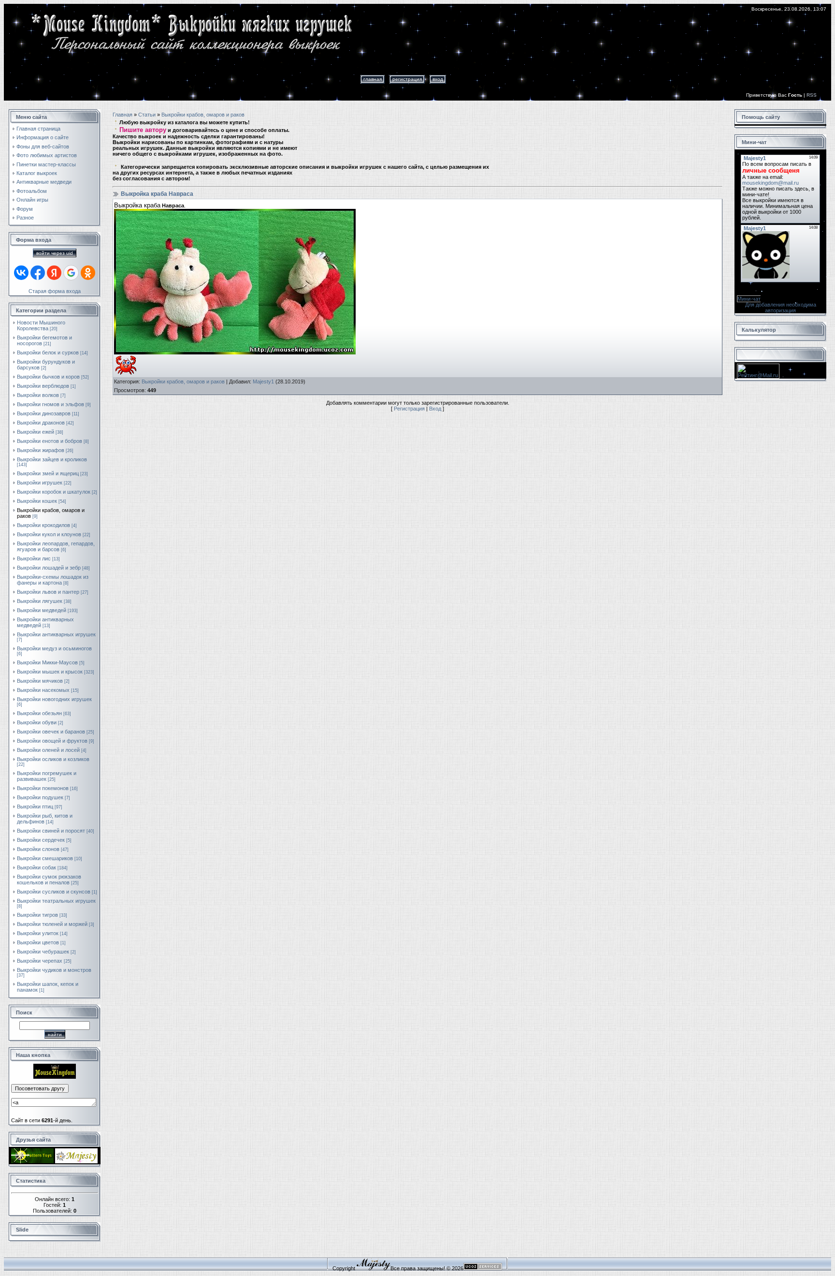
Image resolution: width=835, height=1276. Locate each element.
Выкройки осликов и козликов (53, 759)
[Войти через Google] (71, 272)
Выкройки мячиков (40, 681)
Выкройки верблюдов (43, 386)
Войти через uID (54, 253)
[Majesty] (76, 1161)
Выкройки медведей (41, 610)
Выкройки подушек (40, 797)
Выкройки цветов (38, 942)
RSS (811, 95)
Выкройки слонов (38, 849)
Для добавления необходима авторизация (780, 307)
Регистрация (407, 79)
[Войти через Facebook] (37, 272)
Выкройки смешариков (45, 858)
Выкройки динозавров (44, 413)
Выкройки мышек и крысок (50, 672)
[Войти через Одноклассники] (88, 272)
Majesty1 (263, 381)
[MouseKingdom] (54, 1077)
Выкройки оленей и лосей (48, 750)
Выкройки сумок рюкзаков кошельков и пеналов (49, 879)
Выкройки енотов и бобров (49, 441)
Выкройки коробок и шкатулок (53, 492)
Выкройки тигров (37, 915)
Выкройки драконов (41, 422)
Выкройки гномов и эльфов (50, 404)
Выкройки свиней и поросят (51, 831)
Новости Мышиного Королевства (41, 325)
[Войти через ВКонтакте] (21, 272)
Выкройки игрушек (39, 482)
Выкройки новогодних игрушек (54, 699)
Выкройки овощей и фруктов (52, 741)
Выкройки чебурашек (43, 951)
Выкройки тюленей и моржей (52, 924)
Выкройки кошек (37, 501)
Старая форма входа (55, 291)
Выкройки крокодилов (43, 525)
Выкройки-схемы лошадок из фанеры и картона (52, 580)
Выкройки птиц (35, 806)
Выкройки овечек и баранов (51, 731)
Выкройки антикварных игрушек (56, 634)
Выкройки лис (34, 558)
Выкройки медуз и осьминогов (54, 648)
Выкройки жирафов (40, 450)
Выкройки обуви (37, 722)
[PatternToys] (32, 1161)
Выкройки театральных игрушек (56, 901)
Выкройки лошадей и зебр (49, 568)
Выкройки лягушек (39, 601)
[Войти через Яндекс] (54, 272)
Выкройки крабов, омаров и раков (203, 114)
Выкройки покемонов (43, 788)
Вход (437, 79)
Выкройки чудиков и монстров (54, 970)
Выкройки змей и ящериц (48, 473)
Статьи (147, 114)
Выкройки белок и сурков (48, 352)
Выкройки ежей (35, 432)
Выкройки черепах (39, 961)
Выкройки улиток (37, 933)
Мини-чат (749, 299)
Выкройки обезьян (39, 713)
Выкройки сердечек (41, 840)
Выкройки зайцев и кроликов (52, 459)
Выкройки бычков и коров (48, 377)
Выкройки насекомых (43, 690)
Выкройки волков (38, 395)
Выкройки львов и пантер (48, 592)
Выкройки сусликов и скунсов (53, 892)
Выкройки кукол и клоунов (49, 534)
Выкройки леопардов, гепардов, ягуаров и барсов (56, 546)
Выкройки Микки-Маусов (47, 662)
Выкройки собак (36, 867)
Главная (372, 79)
